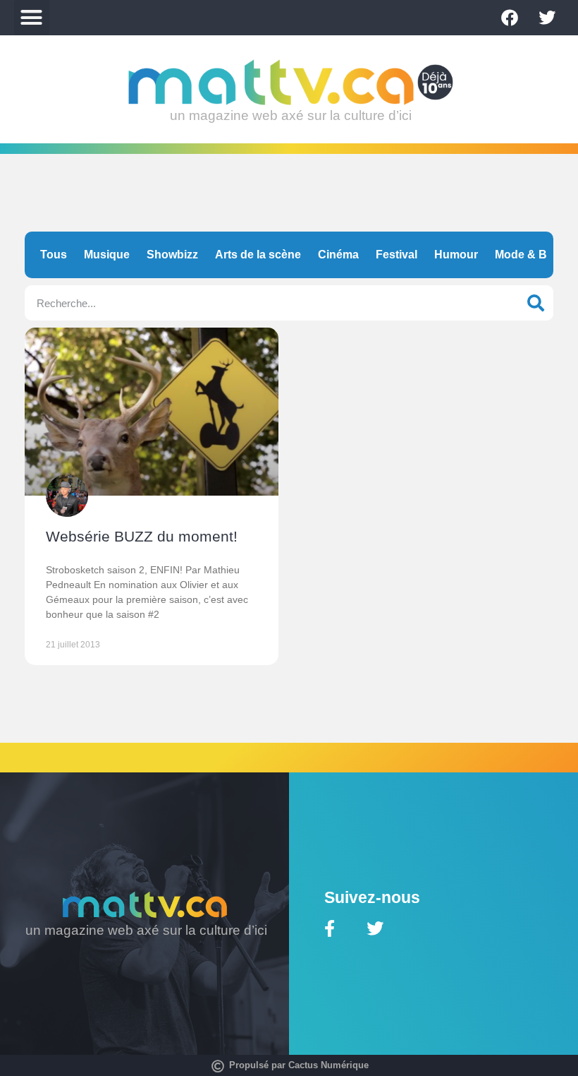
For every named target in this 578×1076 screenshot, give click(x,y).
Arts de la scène (258, 255)
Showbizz (172, 255)
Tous (53, 255)
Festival (396, 255)
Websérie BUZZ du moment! (142, 536)
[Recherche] (535, 303)
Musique (107, 255)
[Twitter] (547, 18)
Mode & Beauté (536, 255)
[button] (31, 17)
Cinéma (338, 255)
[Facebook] (510, 18)
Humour (456, 255)
